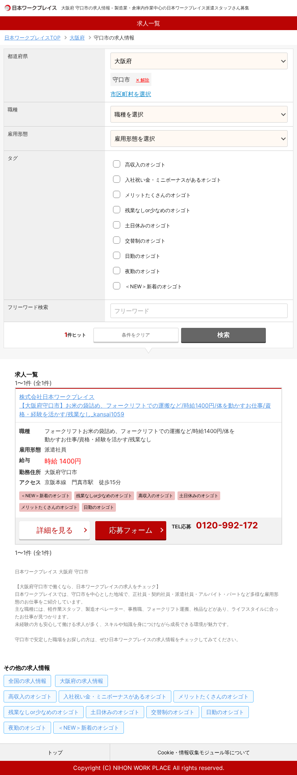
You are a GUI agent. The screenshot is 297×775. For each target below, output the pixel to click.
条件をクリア (136, 335)
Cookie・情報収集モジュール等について (204, 752)
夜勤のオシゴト (142, 271)
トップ (55, 752)
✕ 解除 (142, 80)
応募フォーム (130, 530)
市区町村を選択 (130, 94)
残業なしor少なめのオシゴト (158, 210)
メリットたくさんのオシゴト (158, 195)
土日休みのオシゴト (148, 225)
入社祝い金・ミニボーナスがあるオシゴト (173, 180)
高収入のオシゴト (145, 164)
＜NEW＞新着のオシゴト (153, 286)
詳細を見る (55, 530)
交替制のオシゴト (145, 241)
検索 (223, 334)
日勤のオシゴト (142, 256)
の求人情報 (27, 680)
